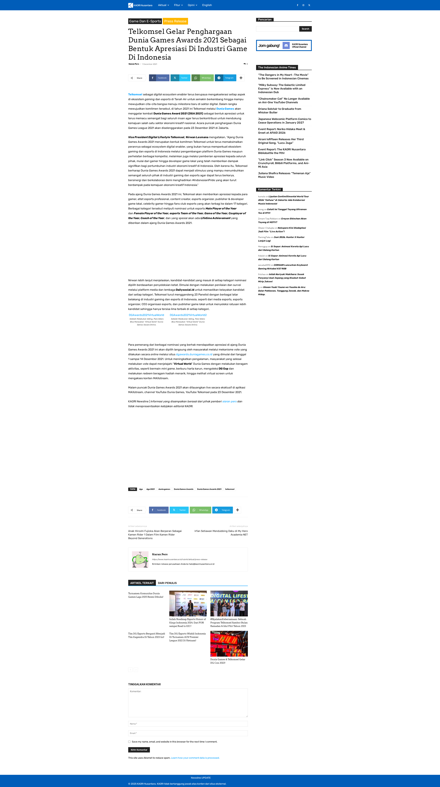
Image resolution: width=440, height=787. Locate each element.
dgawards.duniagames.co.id (194, 354)
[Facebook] (297, 5)
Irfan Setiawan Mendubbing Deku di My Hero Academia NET (221, 532)
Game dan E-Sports (145, 21)
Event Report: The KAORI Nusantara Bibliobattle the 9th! (282, 151)
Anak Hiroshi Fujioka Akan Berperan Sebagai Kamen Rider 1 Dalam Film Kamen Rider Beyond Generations (155, 534)
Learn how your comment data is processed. (195, 757)
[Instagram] (303, 5)
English (207, 5)
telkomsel (229, 489)
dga (141, 489)
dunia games (164, 489)
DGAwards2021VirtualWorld (146, 315)
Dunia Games (225, 108)
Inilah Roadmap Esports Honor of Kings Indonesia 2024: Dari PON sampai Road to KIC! (187, 622)
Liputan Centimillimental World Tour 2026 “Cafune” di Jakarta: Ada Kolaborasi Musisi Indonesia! (283, 200)
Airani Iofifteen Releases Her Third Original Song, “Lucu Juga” (281, 141)
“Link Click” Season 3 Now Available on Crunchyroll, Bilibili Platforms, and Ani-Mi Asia (283, 163)
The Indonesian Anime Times (277, 67)
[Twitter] (309, 5)
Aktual (162, 5)
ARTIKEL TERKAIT (142, 583)
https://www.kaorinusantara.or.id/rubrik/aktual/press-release (179, 559)
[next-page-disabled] (136, 670)
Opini (191, 5)
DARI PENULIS (167, 583)
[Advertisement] (188, 254)
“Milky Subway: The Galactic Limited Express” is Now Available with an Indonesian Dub (281, 88)
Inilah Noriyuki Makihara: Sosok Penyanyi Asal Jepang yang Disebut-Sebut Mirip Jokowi (282, 278)
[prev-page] (130, 670)
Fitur (177, 5)
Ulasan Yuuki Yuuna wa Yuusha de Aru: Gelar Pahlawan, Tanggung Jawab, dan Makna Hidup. (283, 291)
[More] (241, 77)
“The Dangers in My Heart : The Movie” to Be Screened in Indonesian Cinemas (283, 76)
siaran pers (229, 401)
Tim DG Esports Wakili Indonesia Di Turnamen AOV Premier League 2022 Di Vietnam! (187, 637)
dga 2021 (150, 489)
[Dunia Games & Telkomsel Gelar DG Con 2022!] (229, 644)
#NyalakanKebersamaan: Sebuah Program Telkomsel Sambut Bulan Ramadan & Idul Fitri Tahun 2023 (229, 622)
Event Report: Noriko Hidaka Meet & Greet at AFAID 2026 (281, 130)
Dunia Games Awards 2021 (209, 489)
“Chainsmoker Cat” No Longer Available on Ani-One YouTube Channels (284, 100)
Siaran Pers (134, 64)
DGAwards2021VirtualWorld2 (188, 315)
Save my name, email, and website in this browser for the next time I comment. (174, 741)
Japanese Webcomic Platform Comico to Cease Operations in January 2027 (284, 120)
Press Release (175, 21)
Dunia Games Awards (183, 489)
